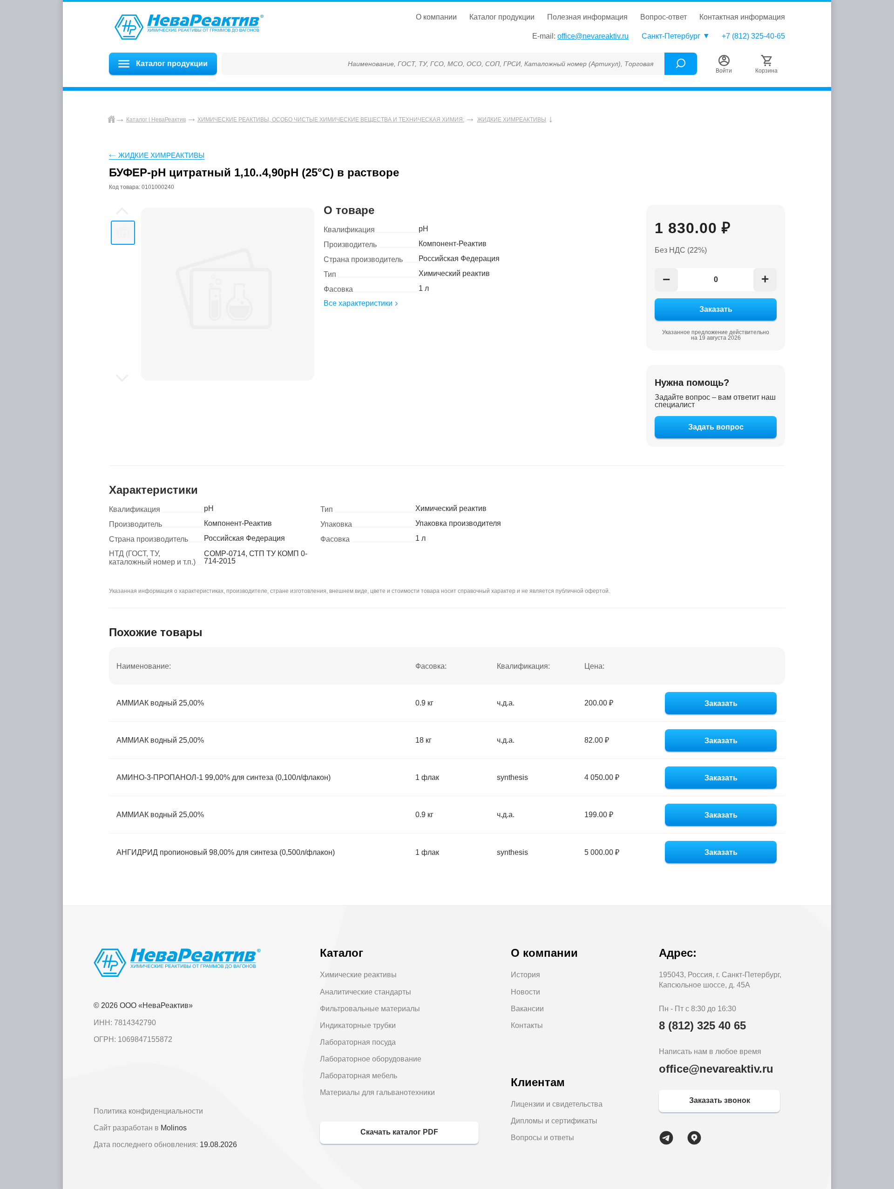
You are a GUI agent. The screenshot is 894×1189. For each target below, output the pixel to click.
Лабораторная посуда (358, 1042)
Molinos (174, 1128)
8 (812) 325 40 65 (702, 1025)
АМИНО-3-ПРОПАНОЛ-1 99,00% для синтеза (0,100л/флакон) (223, 777)
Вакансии (527, 1009)
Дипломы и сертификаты (554, 1121)
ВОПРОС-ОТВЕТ (663, 17)
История (525, 975)
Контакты (527, 1025)
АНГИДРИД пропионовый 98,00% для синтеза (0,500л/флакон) (225, 852)
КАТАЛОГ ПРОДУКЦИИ (502, 17)
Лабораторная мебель (358, 1076)
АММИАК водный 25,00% (160, 703)
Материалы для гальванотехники (377, 1092)
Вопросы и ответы (542, 1138)
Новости (525, 992)
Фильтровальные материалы (370, 1009)
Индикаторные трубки (358, 1025)
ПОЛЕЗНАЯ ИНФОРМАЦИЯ (587, 17)
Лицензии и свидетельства (557, 1104)
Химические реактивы (358, 975)
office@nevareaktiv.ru (593, 36)
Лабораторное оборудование (370, 1059)
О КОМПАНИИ (436, 17)
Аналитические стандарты (365, 992)
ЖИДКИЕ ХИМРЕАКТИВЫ (161, 155)
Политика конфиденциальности (148, 1111)
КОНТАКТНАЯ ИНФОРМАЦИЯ (742, 17)
